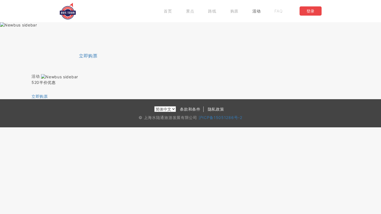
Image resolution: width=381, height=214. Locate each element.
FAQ (278, 11)
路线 (212, 11)
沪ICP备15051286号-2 (220, 117)
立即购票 (88, 56)
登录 (311, 11)
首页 (168, 11)
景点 (190, 11)
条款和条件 (190, 109)
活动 (256, 11)
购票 (234, 11)
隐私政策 (216, 109)
